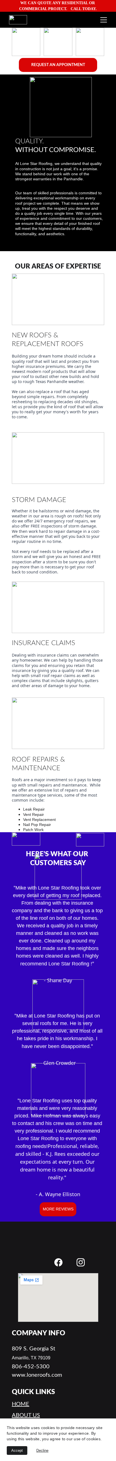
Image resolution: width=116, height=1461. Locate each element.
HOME (20, 1404)
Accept (17, 1450)
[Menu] (103, 19)
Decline (42, 1450)
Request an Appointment (58, 65)
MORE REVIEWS (58, 1209)
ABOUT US (26, 1415)
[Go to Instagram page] (81, 1262)
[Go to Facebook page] (58, 1262)
